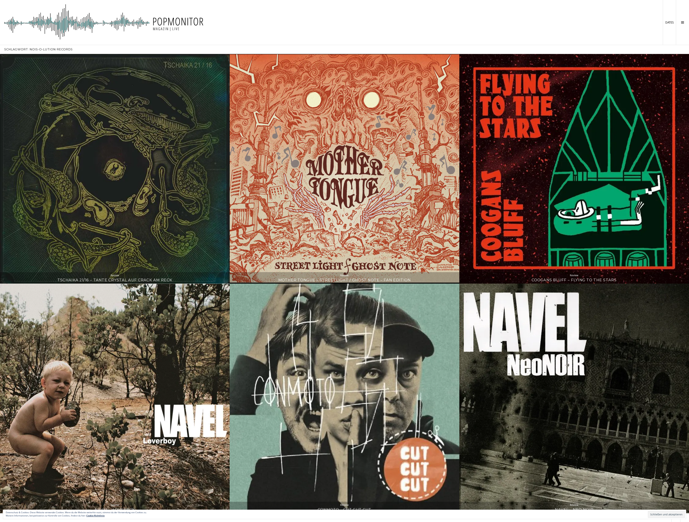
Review (115, 275)
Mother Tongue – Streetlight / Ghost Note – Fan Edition (344, 280)
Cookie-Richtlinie (95, 515)
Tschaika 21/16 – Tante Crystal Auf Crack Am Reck (114, 280)
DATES (670, 22)
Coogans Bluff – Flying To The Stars (574, 280)
